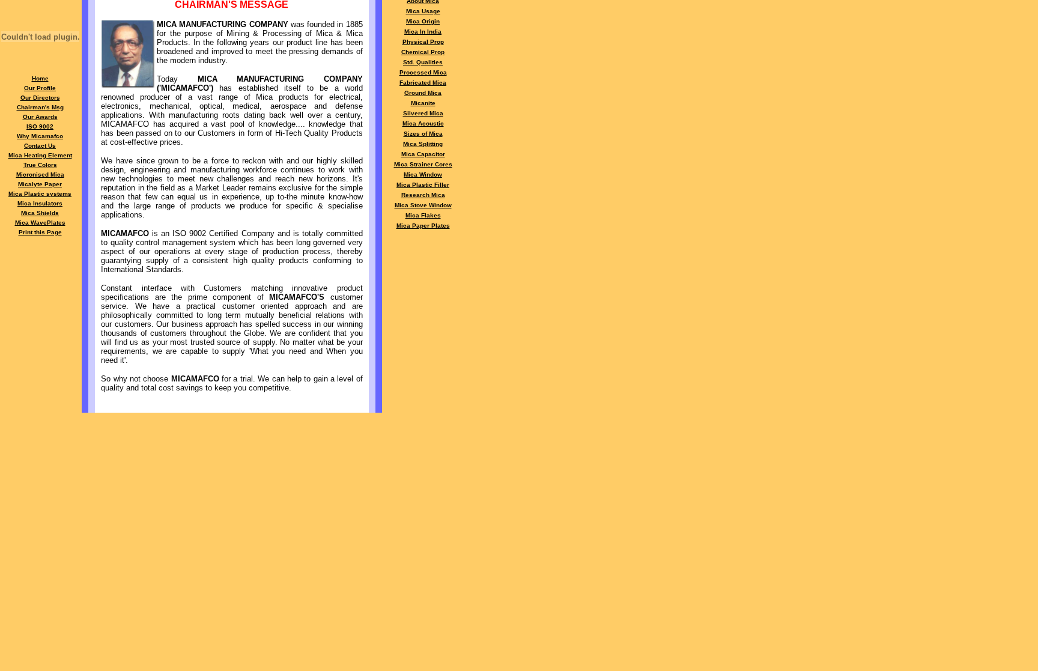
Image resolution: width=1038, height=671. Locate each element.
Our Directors (40, 97)
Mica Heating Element (40, 155)
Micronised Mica (40, 174)
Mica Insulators (39, 203)
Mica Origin (423, 21)
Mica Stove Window (423, 205)
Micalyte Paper (40, 184)
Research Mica (423, 195)
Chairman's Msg (40, 107)
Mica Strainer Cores (423, 164)
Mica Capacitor (423, 154)
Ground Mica (423, 93)
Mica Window (423, 174)
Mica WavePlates (40, 222)
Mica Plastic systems (39, 193)
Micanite (423, 103)
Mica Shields (40, 213)
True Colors (40, 165)
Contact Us (40, 145)
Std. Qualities (423, 62)
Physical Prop (423, 41)
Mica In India (423, 31)
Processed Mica (423, 72)
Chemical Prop (423, 52)
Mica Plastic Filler (422, 184)
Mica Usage (423, 11)
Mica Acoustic (423, 123)
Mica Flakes (423, 215)
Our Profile (40, 88)
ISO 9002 (39, 126)
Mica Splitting (423, 144)
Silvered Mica (423, 113)
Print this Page (40, 232)
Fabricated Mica (422, 82)
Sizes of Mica (423, 133)
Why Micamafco (40, 136)
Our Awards (40, 117)
